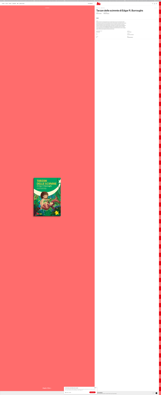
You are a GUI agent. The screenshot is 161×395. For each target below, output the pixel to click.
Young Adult (14, 3)
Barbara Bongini (106, 13)
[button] (68, 392)
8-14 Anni (10, 3)
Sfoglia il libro (47, 388)
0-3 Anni (3, 3)
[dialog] (80, 390)
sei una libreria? (90, 3)
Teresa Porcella (98, 13)
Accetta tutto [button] (92, 392)
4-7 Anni (6, 3)
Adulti (17, 3)
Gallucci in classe (21, 3)
